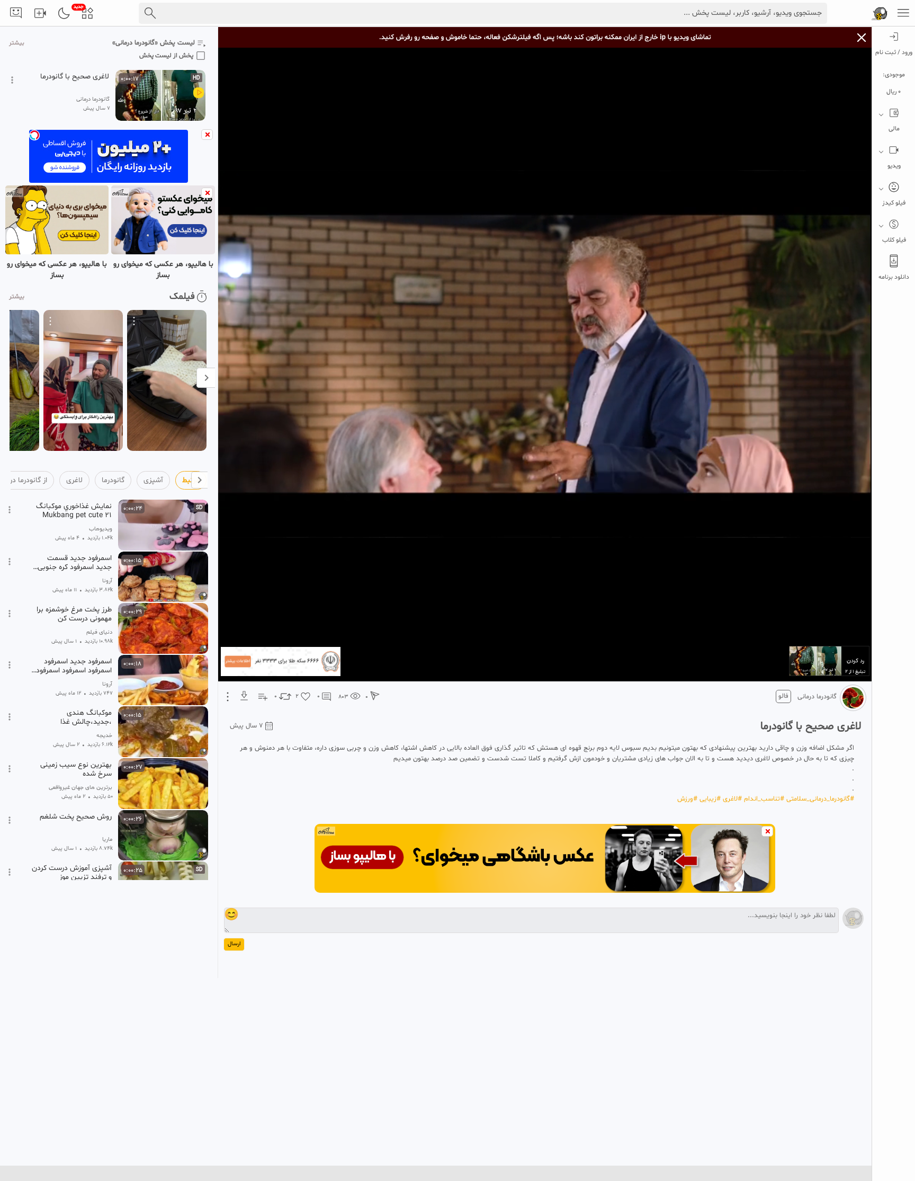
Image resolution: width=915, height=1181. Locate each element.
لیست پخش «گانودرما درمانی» (153, 43)
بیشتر (16, 43)
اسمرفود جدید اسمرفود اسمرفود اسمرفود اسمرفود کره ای (74, 666)
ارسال (234, 944)
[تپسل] (34, 135)
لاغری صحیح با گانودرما (74, 77)
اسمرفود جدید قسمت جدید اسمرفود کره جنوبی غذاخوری (75, 563)
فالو (783, 696)
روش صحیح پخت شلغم (76, 817)
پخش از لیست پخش (166, 55)
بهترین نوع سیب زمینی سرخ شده (76, 769)
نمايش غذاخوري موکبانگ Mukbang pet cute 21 (74, 511)
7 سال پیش (246, 726)
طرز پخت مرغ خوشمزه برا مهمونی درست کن (74, 614)
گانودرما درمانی (817, 697)
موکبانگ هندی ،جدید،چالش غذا (86, 717)
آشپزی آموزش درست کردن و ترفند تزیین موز (72, 873)
